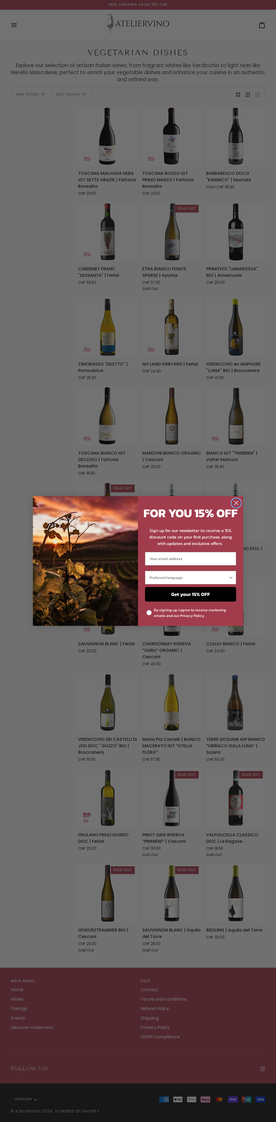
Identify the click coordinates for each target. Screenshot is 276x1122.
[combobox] (189, 577)
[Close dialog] (236, 503)
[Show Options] (231, 577)
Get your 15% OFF (190, 594)
